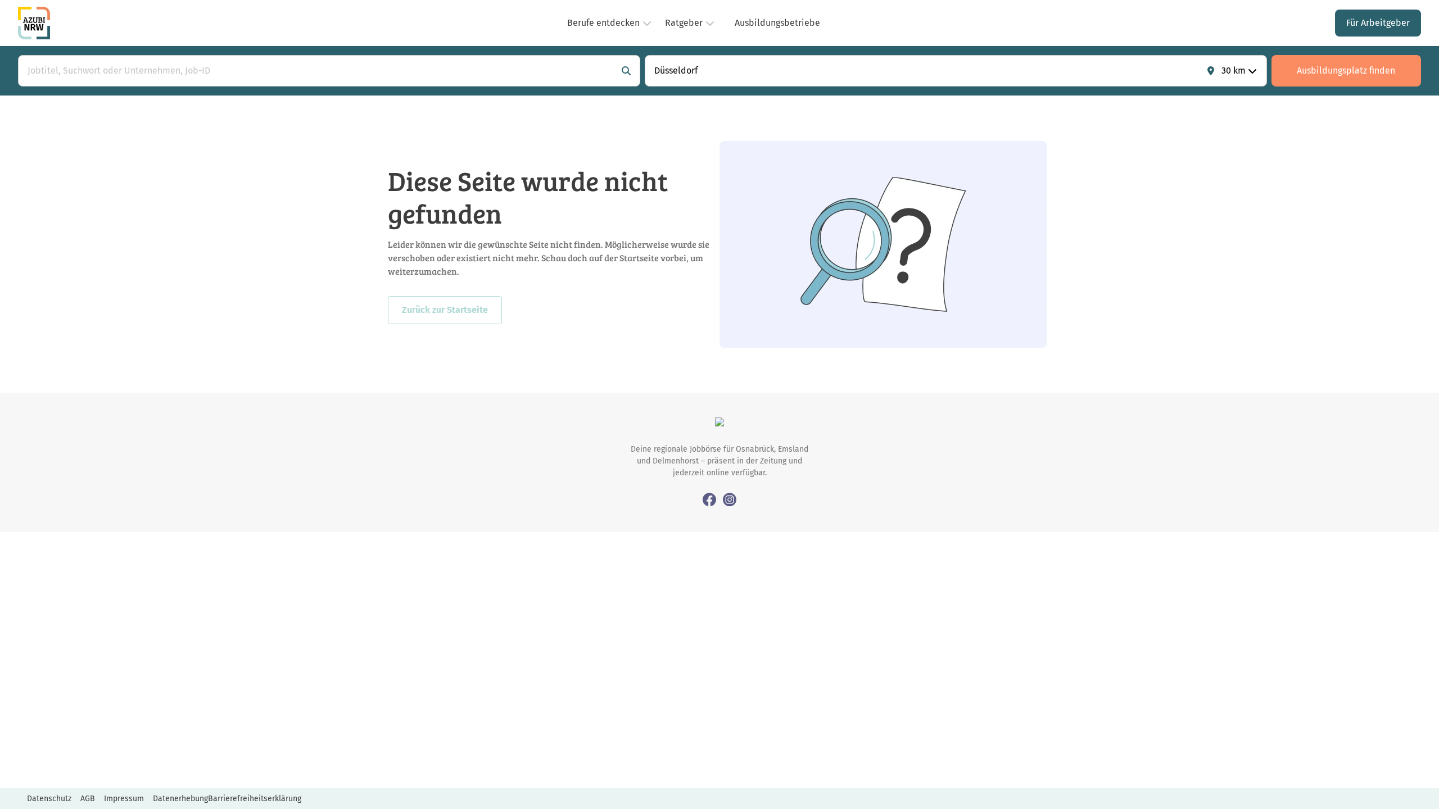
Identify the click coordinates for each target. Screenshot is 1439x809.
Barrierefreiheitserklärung (254, 798)
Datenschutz (49, 798)
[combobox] (318, 71)
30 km (1233, 70)
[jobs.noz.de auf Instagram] (730, 499)
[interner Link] (34, 23)
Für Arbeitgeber (1378, 22)
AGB (87, 798)
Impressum (124, 798)
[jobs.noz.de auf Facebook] (709, 499)
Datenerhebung (180, 798)
